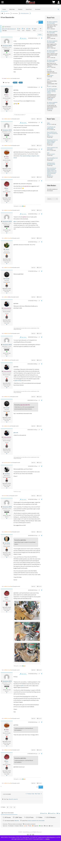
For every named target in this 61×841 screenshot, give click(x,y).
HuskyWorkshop (51, 164)
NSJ (49, 38)
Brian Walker (50, 75)
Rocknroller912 (7, 308)
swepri (5, 78)
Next (40, 21)
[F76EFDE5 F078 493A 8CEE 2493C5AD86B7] (27, 619)
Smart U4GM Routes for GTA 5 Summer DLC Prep (52, 133)
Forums (4, 9)
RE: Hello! (49, 69)
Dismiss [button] (48, 839)
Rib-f (49, 28)
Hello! (48, 79)
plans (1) (16, 799)
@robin (27, 186)
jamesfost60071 (51, 154)
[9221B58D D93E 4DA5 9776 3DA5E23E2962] (27, 661)
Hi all (48, 152)
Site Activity (37, 9)
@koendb (16, 432)
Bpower (9, 118)
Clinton (7, 249)
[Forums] (2, 13)
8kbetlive (17, 820)
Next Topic (38, 793)
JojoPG (49, 86)
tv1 (2, 78)
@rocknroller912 (25, 404)
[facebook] (28, 834)
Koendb (9, 145)
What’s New (12, 9)
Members (20, 9)
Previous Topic (30, 793)
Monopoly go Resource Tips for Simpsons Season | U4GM (52, 141)
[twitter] (30, 834)
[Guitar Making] (30, 2)
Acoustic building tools (52, 158)
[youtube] (33, 834)
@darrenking (18, 380)
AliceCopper (50, 98)
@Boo (22, 685)
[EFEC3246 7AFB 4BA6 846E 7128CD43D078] (27, 640)
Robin (7, 156)
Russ (7, 94)
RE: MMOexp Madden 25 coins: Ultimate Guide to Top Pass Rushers (52, 91)
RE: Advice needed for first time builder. (52, 22)
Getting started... (51, 163)
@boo (15, 221)
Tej (48, 129)
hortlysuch (50, 109)
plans (21, 82)
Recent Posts (29, 9)
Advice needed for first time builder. (52, 148)
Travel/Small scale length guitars (51, 127)
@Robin (25, 217)
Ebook (15, 82)
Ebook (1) (11, 799)
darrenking (7, 543)
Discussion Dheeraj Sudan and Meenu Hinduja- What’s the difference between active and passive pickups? (51, 171)
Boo (7, 188)
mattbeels (9, 78)
